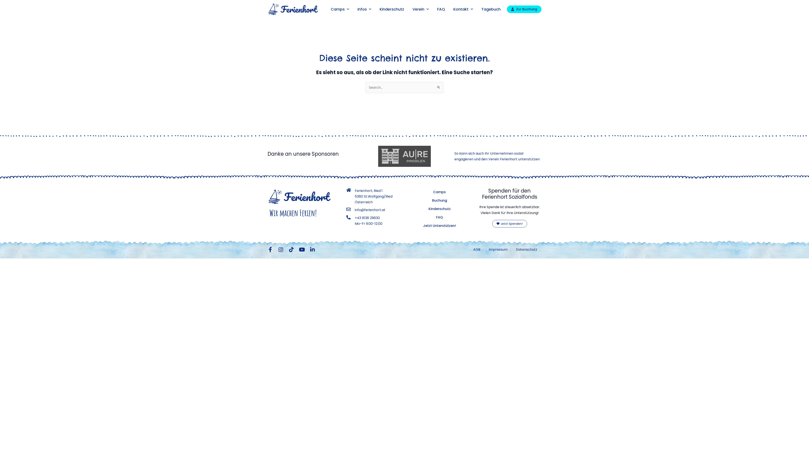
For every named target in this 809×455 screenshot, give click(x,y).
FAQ (441, 9)
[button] (9, 445)
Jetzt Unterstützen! (439, 225)
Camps (338, 9)
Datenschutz (526, 249)
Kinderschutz (392, 9)
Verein (418, 9)
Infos (362, 9)
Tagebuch (491, 9)
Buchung (439, 200)
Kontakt (461, 9)
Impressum (498, 249)
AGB (476, 249)
